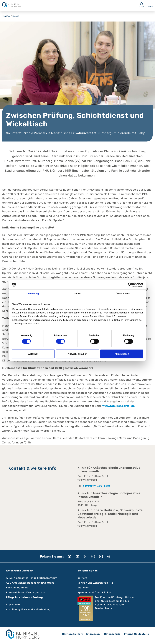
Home (6, 16)
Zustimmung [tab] (32, 293)
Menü (150, 7)
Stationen (83, 587)
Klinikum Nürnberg (17, 587)
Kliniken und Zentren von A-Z (95, 582)
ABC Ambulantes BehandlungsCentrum (30, 582)
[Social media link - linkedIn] (87, 556)
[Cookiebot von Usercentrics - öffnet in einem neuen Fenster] (130, 285)
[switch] (60, 341)
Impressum (93, 634)
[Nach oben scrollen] (149, 635)
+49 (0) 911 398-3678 (96, 485)
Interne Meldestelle (136, 634)
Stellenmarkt (13, 604)
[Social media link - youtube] (79, 556)
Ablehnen (33, 354)
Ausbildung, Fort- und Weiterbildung (28, 609)
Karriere (82, 577)
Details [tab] (77, 293)
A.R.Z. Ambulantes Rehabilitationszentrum (31, 577)
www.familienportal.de (118, 406)
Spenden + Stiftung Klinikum (95, 592)
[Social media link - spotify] (111, 556)
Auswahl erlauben (77, 354)
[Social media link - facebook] (72, 556)
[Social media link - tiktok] (103, 556)
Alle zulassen (122, 354)
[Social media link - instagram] (95, 556)
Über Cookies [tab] (123, 293)
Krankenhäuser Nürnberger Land (26, 592)
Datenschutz (112, 634)
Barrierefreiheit (72, 634)
